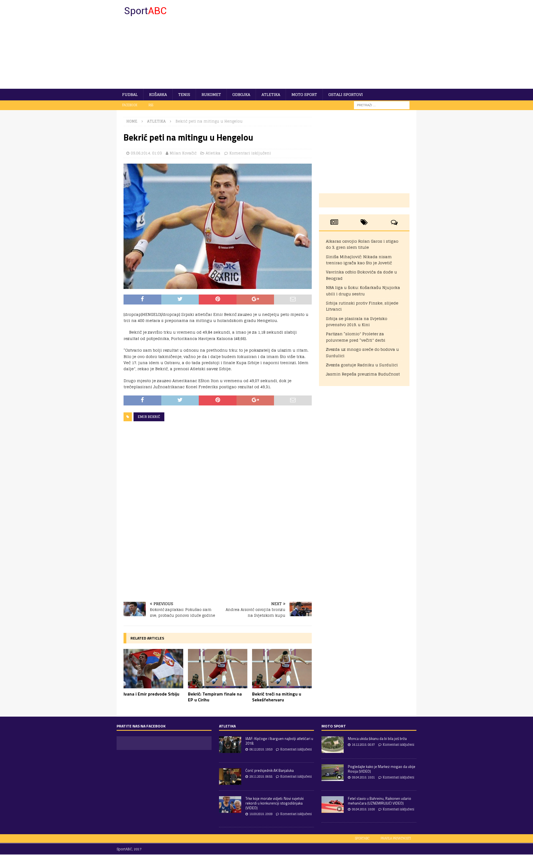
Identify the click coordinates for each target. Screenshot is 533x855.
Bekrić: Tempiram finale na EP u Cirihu (215, 697)
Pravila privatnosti (396, 838)
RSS (151, 105)
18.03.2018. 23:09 (260, 814)
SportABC (362, 838)
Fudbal (130, 94)
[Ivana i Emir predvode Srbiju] (153, 668)
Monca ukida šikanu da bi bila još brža (377, 738)
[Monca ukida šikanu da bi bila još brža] (332, 744)
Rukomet (211, 94)
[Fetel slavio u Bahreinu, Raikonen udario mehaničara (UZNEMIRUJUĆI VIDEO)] (332, 804)
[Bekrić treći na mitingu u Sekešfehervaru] (282, 669)
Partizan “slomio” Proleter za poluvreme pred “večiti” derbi (355, 336)
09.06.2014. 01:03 (146, 153)
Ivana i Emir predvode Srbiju (151, 694)
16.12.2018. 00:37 (363, 744)
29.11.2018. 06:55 (260, 776)
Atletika (271, 94)
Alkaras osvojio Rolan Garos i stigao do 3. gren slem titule (362, 244)
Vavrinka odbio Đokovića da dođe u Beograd (361, 274)
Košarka (158, 94)
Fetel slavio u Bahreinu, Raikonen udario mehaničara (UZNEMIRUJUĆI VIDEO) (379, 801)
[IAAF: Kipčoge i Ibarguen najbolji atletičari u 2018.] (230, 744)
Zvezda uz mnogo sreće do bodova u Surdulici (362, 352)
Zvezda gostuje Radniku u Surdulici (362, 364)
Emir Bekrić (149, 417)
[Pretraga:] (381, 105)
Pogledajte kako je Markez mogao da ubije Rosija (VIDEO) (381, 769)
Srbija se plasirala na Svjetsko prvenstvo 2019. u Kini (356, 321)
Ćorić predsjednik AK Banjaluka (269, 770)
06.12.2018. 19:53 (260, 749)
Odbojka (241, 94)
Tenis (184, 94)
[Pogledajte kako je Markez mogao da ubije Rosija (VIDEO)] (332, 772)
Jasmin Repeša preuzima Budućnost (363, 374)
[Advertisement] (315, 44)
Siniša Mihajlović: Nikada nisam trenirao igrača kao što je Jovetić (359, 259)
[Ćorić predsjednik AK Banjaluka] (230, 776)
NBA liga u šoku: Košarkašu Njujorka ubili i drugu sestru (363, 290)
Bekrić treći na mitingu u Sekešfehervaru (276, 697)
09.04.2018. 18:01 (363, 777)
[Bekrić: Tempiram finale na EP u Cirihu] (218, 669)
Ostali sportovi (345, 94)
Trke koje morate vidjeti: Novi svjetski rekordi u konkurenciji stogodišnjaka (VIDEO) (274, 803)
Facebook (129, 105)
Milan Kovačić (183, 153)
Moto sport (304, 94)
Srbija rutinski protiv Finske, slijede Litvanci (362, 306)
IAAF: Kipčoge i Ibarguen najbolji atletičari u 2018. (279, 741)
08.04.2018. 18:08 (363, 809)
